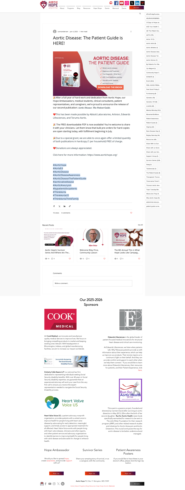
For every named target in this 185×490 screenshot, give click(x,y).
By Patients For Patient (154, 64)
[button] (140, 13)
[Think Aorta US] (142, 3)
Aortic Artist (151, 43)
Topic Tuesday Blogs (154, 189)
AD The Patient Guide (154, 31)
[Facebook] (116, 3)
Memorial (112, 486)
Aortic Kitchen (152, 60)
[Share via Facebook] (54, 206)
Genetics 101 (152, 102)
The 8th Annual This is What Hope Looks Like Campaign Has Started (127, 251)
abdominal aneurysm (154, 202)
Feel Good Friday (154, 89)
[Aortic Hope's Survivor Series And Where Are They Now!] (58, 237)
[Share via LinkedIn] (64, 206)
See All (140, 225)
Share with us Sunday (154, 148)
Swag (149, 164)
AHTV (150, 35)
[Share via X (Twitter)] (59, 206)
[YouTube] (121, 3)
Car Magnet (151, 68)
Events (106, 486)
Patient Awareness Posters (154, 118)
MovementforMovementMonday (154, 114)
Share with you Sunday (154, 152)
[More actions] (131, 31)
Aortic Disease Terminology (154, 56)
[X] (132, 3)
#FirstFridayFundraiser (154, 14)
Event (150, 81)
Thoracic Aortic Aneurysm (154, 185)
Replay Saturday (153, 135)
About (77, 486)
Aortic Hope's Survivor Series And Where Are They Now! (57, 251)
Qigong (150, 127)
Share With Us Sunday (154, 143)
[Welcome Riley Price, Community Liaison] (92, 237)
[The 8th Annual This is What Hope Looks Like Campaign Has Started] (127, 237)
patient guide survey (154, 206)
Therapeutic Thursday (154, 177)
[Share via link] (70, 206)
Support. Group (153, 156)
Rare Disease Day (153, 131)
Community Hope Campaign (154, 72)
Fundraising (151, 93)
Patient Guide (152, 123)
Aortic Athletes (152, 47)
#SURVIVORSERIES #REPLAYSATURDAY (154, 18)
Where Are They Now (154, 194)
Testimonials (152, 169)
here (140, 370)
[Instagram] (127, 3)
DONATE (150, 77)
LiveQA (150, 106)
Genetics (151, 98)
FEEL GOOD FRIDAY (154, 85)
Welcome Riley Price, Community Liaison (89, 251)
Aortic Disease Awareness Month (154, 52)
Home (72, 486)
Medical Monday (154, 110)
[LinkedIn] (137, 3)
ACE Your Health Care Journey (154, 27)
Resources (152, 139)
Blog (87, 486)
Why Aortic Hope (153, 198)
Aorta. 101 (151, 39)
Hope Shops (99, 486)
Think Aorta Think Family (154, 181)
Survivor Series (153, 160)
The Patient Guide (154, 173)
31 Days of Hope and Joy (154, 22)
